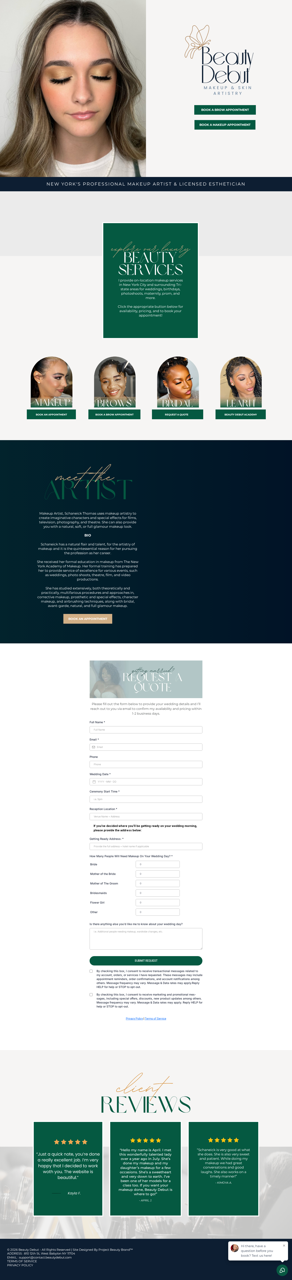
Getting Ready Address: (107, 838)
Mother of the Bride (103, 873)
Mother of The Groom (104, 883)
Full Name (97, 722)
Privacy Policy (134, 1018)
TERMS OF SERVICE (22, 1261)
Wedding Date (100, 774)
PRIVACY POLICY (20, 1265)
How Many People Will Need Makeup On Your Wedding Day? (131, 856)
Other (94, 912)
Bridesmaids (98, 893)
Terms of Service (155, 1018)
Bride (93, 864)
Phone (94, 756)
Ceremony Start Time (105, 791)
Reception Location (103, 809)
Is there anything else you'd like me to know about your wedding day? (136, 924)
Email (94, 739)
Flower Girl (97, 902)
